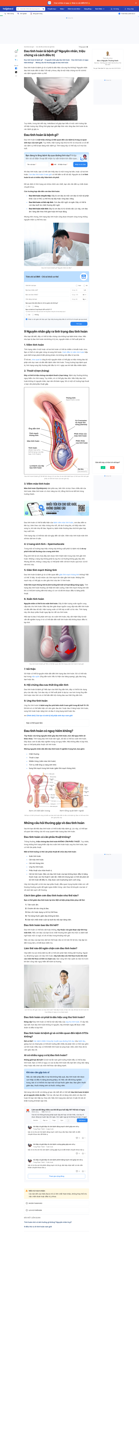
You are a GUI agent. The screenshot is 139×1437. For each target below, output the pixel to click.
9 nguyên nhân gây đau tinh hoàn (57, 60)
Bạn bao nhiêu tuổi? (32, 290)
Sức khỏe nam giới (29, 47)
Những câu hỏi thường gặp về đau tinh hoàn (52, 63)
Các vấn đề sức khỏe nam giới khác (45, 47)
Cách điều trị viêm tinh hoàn (73, 352)
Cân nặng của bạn (31, 299)
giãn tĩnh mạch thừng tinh (69, 575)
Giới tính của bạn (31, 285)
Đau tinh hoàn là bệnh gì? (33, 60)
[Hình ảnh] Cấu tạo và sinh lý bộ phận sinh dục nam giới (50, 716)
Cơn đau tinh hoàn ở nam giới (40, 174)
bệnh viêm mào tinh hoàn (63, 522)
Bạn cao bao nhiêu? (32, 294)
